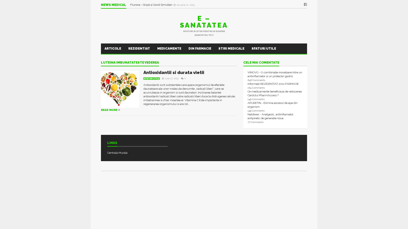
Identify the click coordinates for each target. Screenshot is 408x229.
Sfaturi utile (264, 48)
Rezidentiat (139, 48)
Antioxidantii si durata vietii (173, 72)
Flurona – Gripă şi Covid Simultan (151, 4)
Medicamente (169, 48)
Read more (109, 110)
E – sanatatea (204, 21)
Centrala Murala (117, 152)
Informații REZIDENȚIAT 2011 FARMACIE (273, 83)
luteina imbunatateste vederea (130, 62)
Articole (113, 48)
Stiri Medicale (231, 48)
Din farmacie (199, 48)
